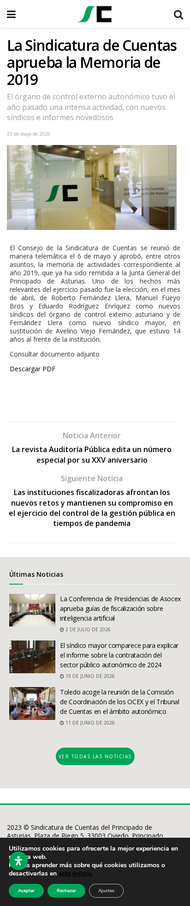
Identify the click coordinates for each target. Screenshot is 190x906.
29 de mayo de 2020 (28, 134)
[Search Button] (178, 14)
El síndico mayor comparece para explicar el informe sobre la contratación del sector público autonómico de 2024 (119, 655)
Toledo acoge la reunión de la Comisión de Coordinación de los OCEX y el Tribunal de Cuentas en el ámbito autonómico (119, 702)
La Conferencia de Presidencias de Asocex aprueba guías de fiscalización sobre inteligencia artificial (120, 608)
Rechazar (66, 891)
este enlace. (76, 873)
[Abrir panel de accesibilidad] (18, 861)
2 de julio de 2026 (87, 629)
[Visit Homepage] (94, 14)
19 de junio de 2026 (89, 676)
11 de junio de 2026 (89, 722)
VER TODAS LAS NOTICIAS (95, 756)
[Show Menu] (11, 14)
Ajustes (106, 891)
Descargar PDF (32, 368)
